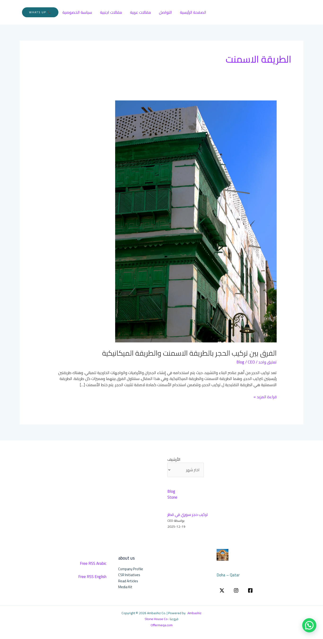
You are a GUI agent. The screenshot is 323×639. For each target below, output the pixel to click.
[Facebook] (250, 590)
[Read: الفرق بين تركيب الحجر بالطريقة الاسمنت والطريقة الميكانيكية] (196, 221)
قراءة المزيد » (265, 397)
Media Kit (125, 586)
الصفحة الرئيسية (193, 12)
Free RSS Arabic (93, 563)
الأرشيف (173, 460)
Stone (172, 497)
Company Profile (130, 569)
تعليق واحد (267, 362)
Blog (240, 362)
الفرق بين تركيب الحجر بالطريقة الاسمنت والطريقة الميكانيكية (189, 353)
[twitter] (222, 590)
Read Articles (128, 581)
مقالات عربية (140, 12)
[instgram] (236, 590)
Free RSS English (92, 576)
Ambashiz (194, 613)
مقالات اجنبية (111, 12)
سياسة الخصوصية (77, 12)
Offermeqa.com (162, 625)
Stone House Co (156, 619)
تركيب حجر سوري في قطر (187, 514)
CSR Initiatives (129, 574)
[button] (40, 12)
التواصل (165, 12)
